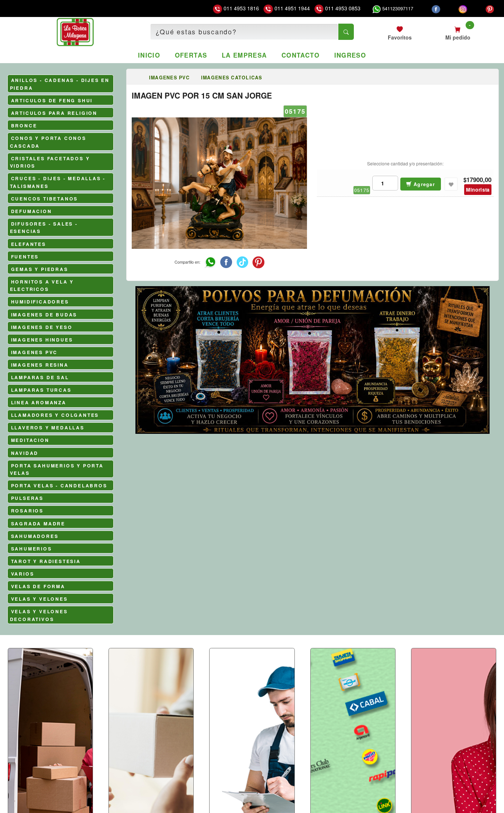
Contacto (301, 55)
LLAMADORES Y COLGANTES (55, 415)
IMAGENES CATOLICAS (231, 77)
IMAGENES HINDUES (42, 339)
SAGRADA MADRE (38, 523)
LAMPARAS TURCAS (41, 390)
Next (490, 396)
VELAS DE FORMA (38, 586)
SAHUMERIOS (31, 548)
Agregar (423, 184)
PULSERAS (27, 498)
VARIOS (22, 573)
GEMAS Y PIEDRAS (39, 269)
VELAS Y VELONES (39, 599)
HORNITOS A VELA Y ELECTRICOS (42, 285)
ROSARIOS (27, 510)
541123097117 (397, 8)
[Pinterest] (490, 8)
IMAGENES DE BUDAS (44, 314)
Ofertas (191, 55)
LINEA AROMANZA (38, 402)
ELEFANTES (28, 244)
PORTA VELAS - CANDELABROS (59, 485)
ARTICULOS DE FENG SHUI (52, 100)
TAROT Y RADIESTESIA (46, 561)
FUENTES (25, 256)
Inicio (149, 55)
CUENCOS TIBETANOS (44, 198)
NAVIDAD (25, 453)
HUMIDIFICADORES (40, 301)
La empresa (244, 55)
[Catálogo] (138, 77)
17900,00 (478, 179)
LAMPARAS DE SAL (40, 377)
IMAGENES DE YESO (42, 327)
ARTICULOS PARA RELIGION (54, 113)
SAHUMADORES (35, 536)
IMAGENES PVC (34, 352)
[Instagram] (463, 8)
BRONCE (24, 125)
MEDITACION (30, 440)
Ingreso (350, 55)
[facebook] (436, 8)
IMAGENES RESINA (40, 364)
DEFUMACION (31, 211)
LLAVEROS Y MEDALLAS (47, 427)
